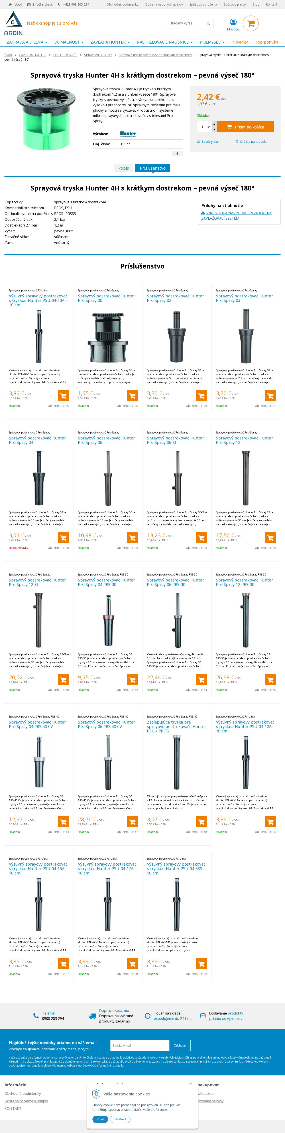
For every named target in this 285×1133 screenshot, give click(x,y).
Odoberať (180, 1045)
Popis (123, 168)
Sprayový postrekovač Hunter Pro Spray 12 (244, 440)
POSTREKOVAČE (65, 55)
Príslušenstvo (153, 168)
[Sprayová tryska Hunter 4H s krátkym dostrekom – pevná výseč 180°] (45, 119)
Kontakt (271, 4)
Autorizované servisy (206, 1101)
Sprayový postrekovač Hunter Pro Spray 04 (37, 440)
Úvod (18, 4)
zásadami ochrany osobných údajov (160, 1057)
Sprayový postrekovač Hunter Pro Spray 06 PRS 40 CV (106, 724)
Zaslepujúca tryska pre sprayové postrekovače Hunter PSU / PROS (176, 726)
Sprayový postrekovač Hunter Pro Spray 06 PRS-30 (175, 582)
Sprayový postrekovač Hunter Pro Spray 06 (106, 440)
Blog (255, 4)
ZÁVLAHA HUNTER (32, 55)
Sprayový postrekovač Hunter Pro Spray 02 (175, 298)
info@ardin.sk (43, 4)
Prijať (100, 1119)
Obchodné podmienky (122, 4)
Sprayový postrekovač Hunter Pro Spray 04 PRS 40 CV (37, 724)
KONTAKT (13, 1108)
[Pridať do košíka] (63, 395)
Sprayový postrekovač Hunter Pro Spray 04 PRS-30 (106, 582)
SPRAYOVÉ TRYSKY (98, 55)
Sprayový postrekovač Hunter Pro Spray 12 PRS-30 (244, 582)
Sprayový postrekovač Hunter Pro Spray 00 (106, 298)
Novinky (240, 42)
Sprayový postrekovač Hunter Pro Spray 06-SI (175, 440)
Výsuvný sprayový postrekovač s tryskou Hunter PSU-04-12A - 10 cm (245, 726)
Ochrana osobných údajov (164, 4)
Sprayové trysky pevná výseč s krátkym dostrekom (155, 55)
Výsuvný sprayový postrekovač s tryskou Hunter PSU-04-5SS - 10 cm (176, 868)
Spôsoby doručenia (203, 4)
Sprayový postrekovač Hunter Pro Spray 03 (244, 298)
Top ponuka (266, 42)
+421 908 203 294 (76, 4)
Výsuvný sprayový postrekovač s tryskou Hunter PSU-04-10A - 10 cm (38, 300)
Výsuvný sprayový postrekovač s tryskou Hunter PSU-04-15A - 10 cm (38, 868)
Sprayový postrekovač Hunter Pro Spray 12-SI (37, 582)
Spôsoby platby (235, 4)
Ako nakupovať (201, 1093)
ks (209, 127)
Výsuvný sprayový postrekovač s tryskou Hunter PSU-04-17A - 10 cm (107, 868)
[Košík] (251, 23)
